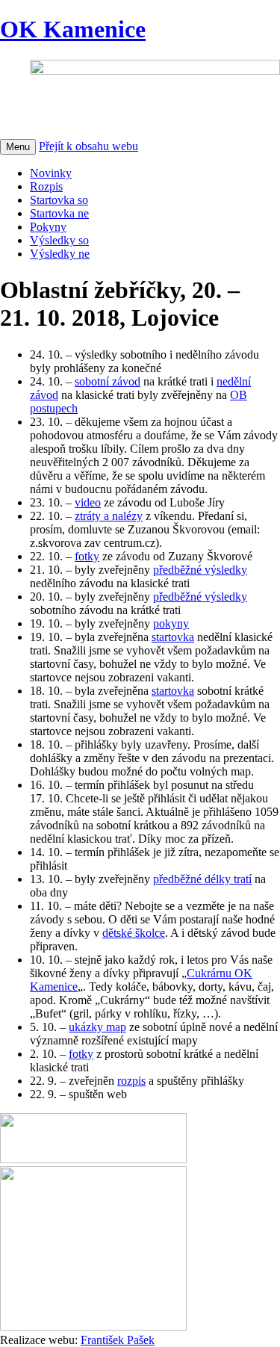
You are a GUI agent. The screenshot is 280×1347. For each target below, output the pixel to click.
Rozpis (46, 186)
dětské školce (133, 932)
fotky (87, 556)
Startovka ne (59, 213)
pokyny (171, 623)
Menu (18, 146)
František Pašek (118, 1340)
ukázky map (97, 1027)
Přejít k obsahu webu (88, 146)
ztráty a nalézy (109, 516)
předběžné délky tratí (202, 879)
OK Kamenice (73, 29)
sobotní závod (107, 381)
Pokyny (48, 226)
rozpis (131, 1080)
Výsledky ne (60, 253)
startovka (173, 637)
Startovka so (59, 199)
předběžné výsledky (200, 569)
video (88, 502)
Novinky (51, 173)
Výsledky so (59, 240)
